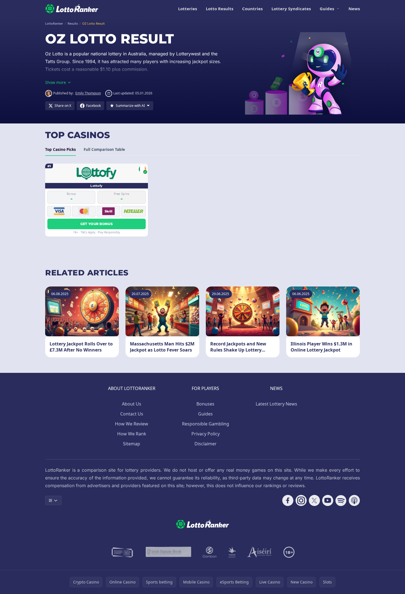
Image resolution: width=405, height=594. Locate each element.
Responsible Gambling (205, 424)
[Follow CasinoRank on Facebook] (287, 500)
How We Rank (131, 434)
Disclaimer (205, 444)
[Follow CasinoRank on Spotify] (341, 500)
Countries (252, 8)
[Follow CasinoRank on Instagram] (301, 500)
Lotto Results (219, 8)
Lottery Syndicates (291, 8)
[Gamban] (209, 552)
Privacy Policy (205, 434)
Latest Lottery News (276, 404)
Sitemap (131, 444)
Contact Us (131, 414)
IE (50, 500)
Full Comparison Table (104, 149)
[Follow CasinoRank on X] (314, 500)
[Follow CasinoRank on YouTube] (327, 500)
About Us (131, 404)
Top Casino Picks (60, 149)
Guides (327, 8)
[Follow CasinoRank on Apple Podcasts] (354, 500)
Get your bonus (96, 224)
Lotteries (187, 8)
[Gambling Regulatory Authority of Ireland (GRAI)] (123, 552)
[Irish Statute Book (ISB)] (168, 552)
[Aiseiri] (259, 552)
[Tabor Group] (232, 552)
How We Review (131, 424)
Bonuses (205, 404)
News (354, 8)
